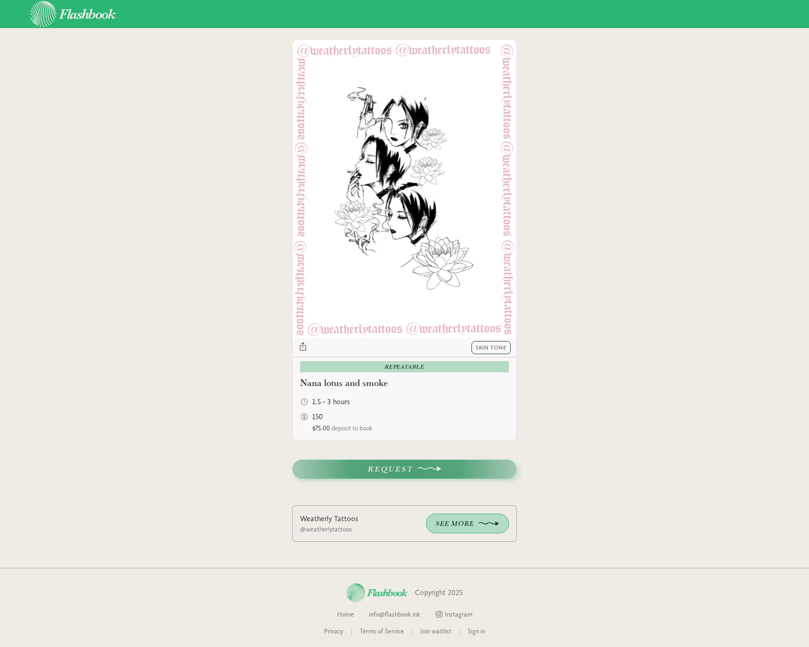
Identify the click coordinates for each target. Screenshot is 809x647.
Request (391, 469)
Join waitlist (435, 631)
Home (345, 614)
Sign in (476, 631)
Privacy (333, 631)
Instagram (458, 614)
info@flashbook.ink (394, 614)
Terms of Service (382, 631)
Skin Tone (491, 347)
